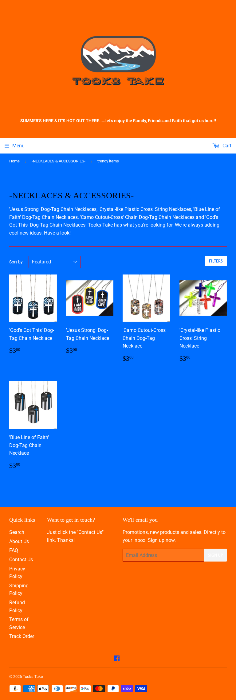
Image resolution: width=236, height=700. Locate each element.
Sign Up (215, 555)
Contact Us (21, 559)
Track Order (21, 636)
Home (14, 161)
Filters (216, 261)
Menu (18, 146)
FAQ (13, 550)
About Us (19, 541)
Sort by (16, 261)
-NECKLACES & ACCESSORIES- (58, 161)
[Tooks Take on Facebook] (116, 659)
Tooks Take (33, 676)
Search (16, 532)
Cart (226, 146)
